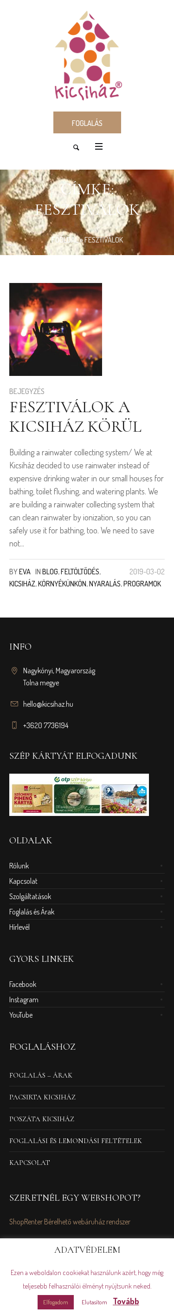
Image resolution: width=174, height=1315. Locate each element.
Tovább (126, 1301)
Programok (142, 583)
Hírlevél (19, 927)
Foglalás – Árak (40, 1075)
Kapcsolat (23, 881)
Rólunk (19, 865)
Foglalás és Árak (31, 911)
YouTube (20, 1014)
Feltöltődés (80, 571)
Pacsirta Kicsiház (42, 1097)
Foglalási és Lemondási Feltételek (75, 1141)
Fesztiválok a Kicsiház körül (75, 416)
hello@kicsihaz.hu (48, 704)
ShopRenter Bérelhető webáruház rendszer (69, 1221)
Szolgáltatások (30, 896)
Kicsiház (22, 583)
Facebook (22, 984)
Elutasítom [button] (94, 1302)
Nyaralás (105, 583)
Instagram (24, 999)
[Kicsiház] (87, 55)
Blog (50, 571)
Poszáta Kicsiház (41, 1119)
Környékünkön (62, 583)
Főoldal (65, 239)
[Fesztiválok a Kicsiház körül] (55, 329)
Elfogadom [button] (55, 1302)
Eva (25, 571)
